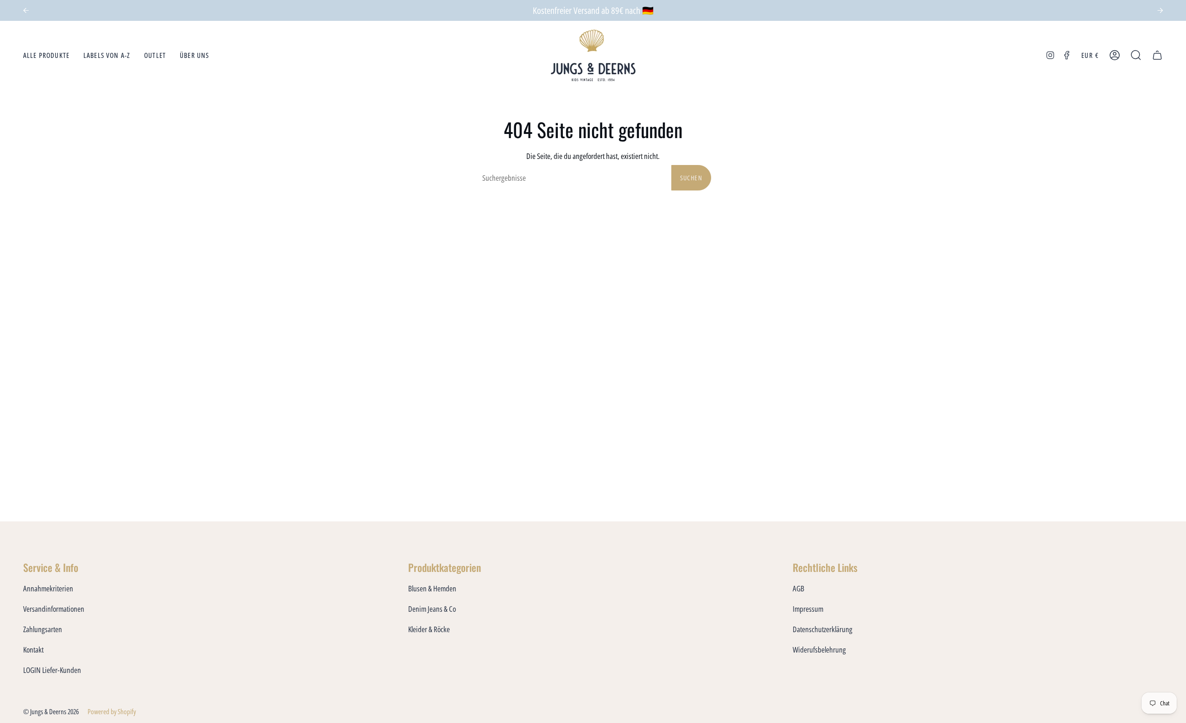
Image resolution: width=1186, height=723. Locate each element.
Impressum (808, 608)
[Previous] (26, 10)
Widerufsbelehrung (819, 649)
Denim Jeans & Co (432, 608)
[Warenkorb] (1157, 55)
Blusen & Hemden (432, 588)
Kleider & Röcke (429, 629)
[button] (46, 55)
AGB (798, 588)
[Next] (1160, 10)
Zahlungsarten (42, 629)
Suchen (691, 177)
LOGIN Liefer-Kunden (52, 670)
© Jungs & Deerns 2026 (51, 711)
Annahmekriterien (48, 588)
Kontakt (33, 649)
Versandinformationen (53, 608)
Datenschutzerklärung (822, 629)
